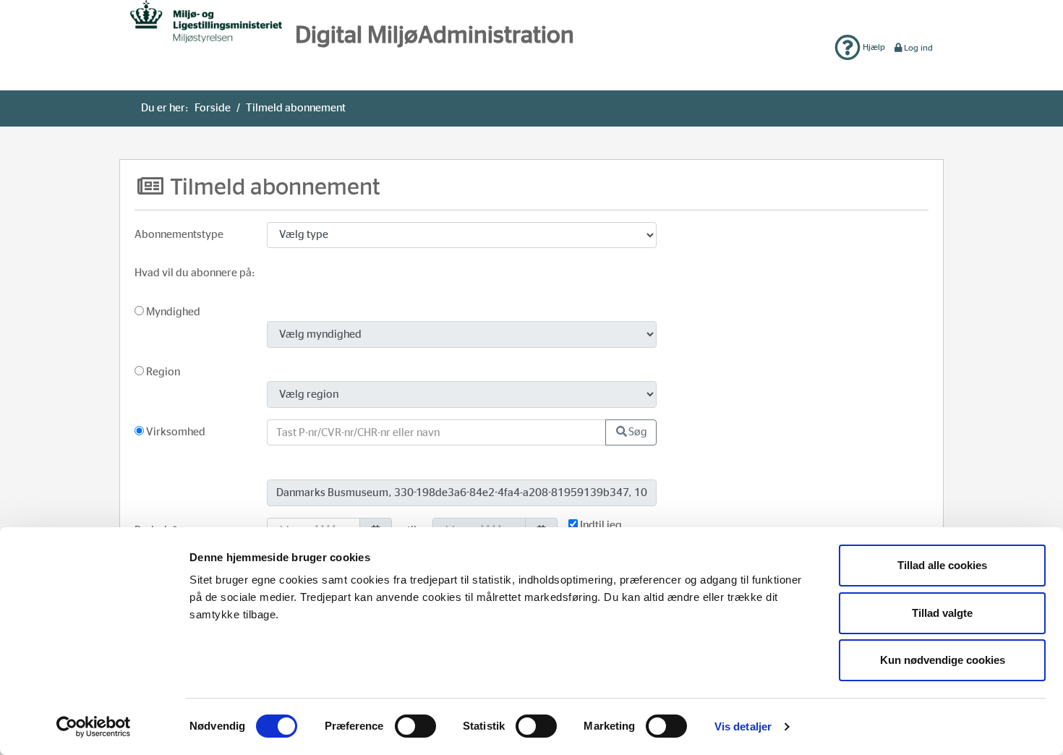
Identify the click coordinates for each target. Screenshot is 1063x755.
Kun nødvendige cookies (942, 660)
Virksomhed (174, 432)
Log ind (918, 47)
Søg (637, 432)
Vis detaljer (743, 726)
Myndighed (172, 312)
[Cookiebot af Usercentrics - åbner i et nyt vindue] (93, 727)
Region (162, 372)
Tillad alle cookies (942, 565)
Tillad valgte (942, 613)
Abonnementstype (179, 234)
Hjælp (873, 47)
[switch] (415, 726)
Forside (213, 108)
